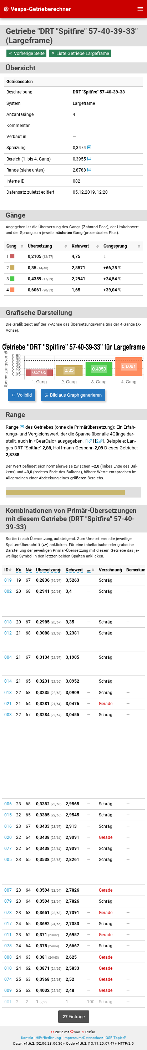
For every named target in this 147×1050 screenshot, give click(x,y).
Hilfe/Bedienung (48, 1037)
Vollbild (24, 395)
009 (8, 990)
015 (8, 814)
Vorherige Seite (29, 53)
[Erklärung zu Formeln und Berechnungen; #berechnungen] (89, 147)
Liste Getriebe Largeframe (82, 53)
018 (8, 622)
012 (8, 633)
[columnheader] (14, 246)
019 (8, 580)
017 (8, 923)
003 (8, 714)
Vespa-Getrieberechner (40, 9)
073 (8, 912)
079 (8, 901)
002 (8, 591)
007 (8, 890)
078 (8, 945)
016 (8, 826)
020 (8, 837)
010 (8, 968)
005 (8, 859)
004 (8, 657)
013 (8, 692)
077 (8, 848)
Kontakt (27, 1037)
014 (8, 681)
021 (8, 703)
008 (8, 957)
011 (8, 934)
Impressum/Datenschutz (83, 1037)
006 (8, 803)
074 (8, 979)
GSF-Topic (114, 1037)
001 (8, 1001)
